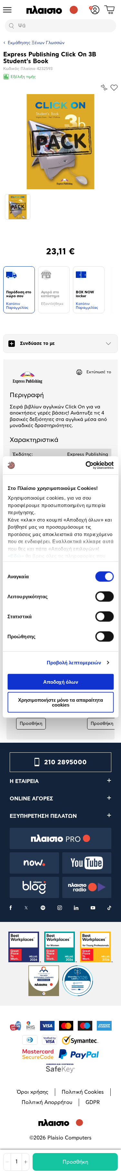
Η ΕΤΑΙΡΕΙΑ (24, 781)
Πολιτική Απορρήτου (47, 1102)
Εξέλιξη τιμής (23, 77)
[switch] (104, 596)
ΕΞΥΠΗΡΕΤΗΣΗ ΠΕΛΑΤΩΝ (43, 816)
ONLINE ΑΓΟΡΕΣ (31, 798)
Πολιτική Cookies (83, 1092)
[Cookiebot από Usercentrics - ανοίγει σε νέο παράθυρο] (86, 465)
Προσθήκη (75, 1162)
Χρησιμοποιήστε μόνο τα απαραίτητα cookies (60, 702)
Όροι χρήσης (32, 1092)
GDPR (93, 1102)
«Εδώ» (15, 556)
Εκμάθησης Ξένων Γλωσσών (36, 43)
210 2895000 (65, 762)
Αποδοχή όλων (60, 681)
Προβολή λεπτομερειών (74, 662)
